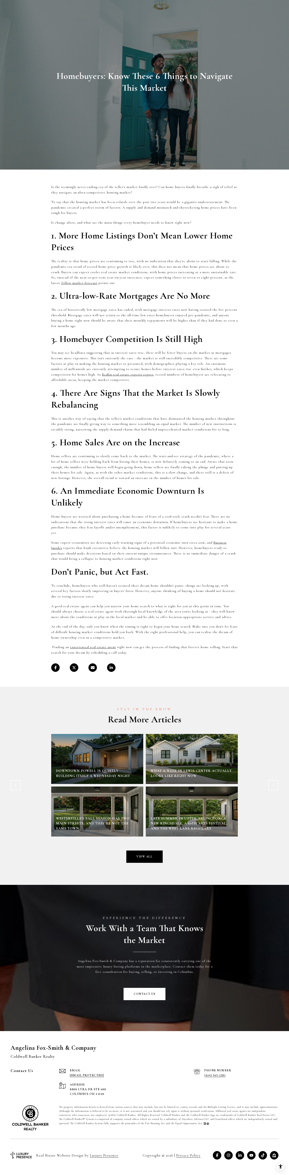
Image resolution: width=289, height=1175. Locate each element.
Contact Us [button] (144, 994)
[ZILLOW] (274, 1155)
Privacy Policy (188, 1155)
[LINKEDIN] (240, 1155)
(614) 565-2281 (215, 1075)
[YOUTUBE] (251, 1155)
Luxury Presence (104, 1155)
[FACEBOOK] (217, 1155)
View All (144, 856)
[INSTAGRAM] (228, 1155)
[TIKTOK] (263, 1155)
